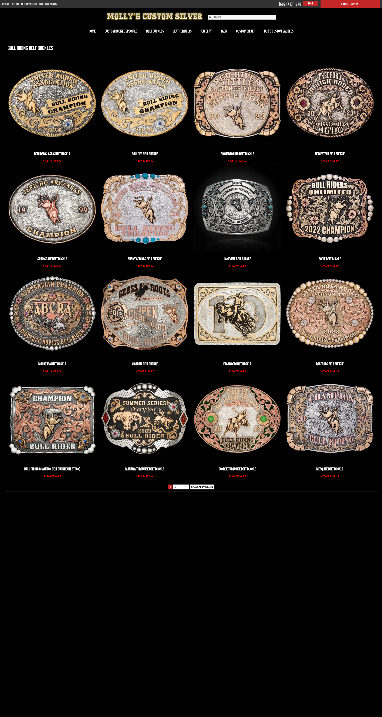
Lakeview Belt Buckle (237, 259)
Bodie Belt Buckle (330, 259)
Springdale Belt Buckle (52, 259)
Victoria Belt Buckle (145, 364)
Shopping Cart (30, 4)
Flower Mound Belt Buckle (237, 154)
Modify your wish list (48, 4)
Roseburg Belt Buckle (330, 364)
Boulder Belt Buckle (145, 154)
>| (186, 487)
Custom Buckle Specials (121, 31)
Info (17, 4)
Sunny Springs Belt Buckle (145, 259)
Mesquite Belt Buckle (329, 469)
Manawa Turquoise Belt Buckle (144, 469)
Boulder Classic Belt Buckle (52, 154)
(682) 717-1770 (290, 4)
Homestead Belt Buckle (330, 154)
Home (92, 31)
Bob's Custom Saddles (279, 31)
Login (311, 3)
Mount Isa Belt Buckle (52, 364)
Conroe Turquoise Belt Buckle (237, 469)
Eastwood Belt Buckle (237, 364)
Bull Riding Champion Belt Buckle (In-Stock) (52, 469)
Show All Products (202, 487)
